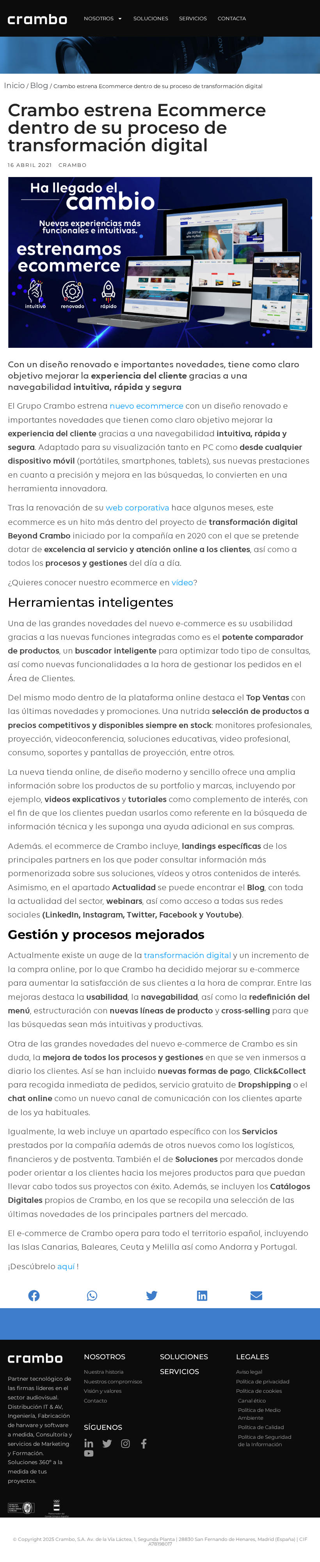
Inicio (14, 85)
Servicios (193, 18)
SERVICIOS (179, 1371)
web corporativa (137, 507)
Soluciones (150, 18)
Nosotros (99, 18)
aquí (65, 1266)
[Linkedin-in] (89, 1444)
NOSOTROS (104, 1357)
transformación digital (187, 955)
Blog (39, 85)
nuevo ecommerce (147, 406)
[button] (55, 1295)
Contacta (232, 18)
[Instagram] (125, 1444)
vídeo (182, 582)
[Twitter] (107, 1444)
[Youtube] (89, 1453)
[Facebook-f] (144, 1444)
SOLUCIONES (184, 1357)
